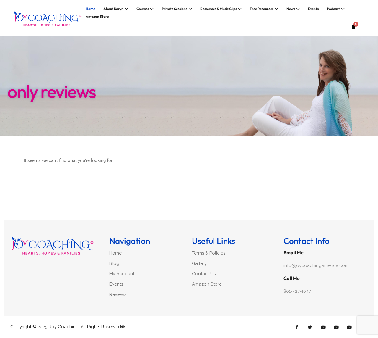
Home (90, 9)
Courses (142, 9)
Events (313, 9)
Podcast (333, 9)
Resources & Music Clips (218, 9)
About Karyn (113, 9)
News (290, 9)
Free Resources (261, 9)
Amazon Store (97, 16)
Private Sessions (174, 9)
